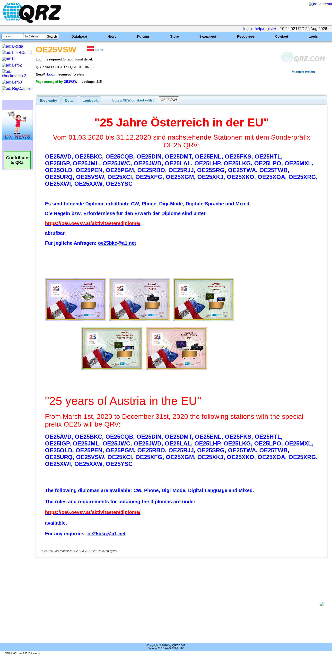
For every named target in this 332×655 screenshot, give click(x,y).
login (247, 29)
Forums (143, 36)
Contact (281, 36)
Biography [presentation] (48, 100)
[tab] (48, 100)
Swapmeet (207, 36)
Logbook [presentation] (90, 100)
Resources (246, 36)
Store (174, 36)
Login (313, 36)
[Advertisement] (179, 604)
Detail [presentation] (70, 100)
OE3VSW (70, 82)
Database (79, 36)
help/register (265, 29)
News (111, 36)
